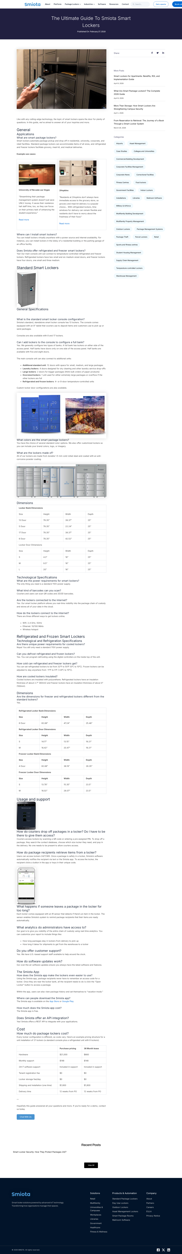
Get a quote (161, 4)
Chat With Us (25, 1117)
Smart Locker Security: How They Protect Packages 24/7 (39, 1152)
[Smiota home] (32, 4)
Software (102, 4)
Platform (57, 4)
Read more (24, 219)
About (47, 4)
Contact (125, 4)
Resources (113, 4)
